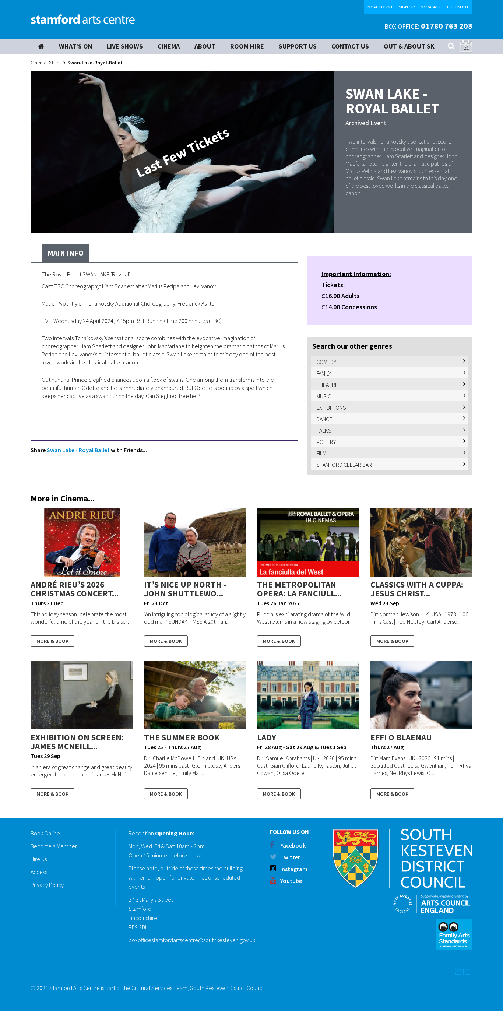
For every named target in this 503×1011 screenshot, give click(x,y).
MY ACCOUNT (380, 7)
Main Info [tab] (66, 252)
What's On (75, 46)
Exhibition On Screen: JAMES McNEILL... (77, 741)
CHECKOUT (458, 7)
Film (56, 62)
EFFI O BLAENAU (401, 737)
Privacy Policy (47, 884)
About (204, 46)
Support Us (298, 46)
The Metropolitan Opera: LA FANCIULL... (299, 589)
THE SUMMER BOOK (181, 737)
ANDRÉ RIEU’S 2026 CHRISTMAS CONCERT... (75, 589)
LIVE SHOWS (125, 46)
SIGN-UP (407, 7)
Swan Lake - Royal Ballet (79, 450)
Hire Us (39, 859)
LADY (266, 737)
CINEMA (169, 46)
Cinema (38, 62)
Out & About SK (409, 46)
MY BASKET (431, 7)
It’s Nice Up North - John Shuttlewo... (185, 589)
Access (39, 872)
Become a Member (54, 846)
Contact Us (350, 46)
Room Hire (247, 46)
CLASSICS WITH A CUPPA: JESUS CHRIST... (416, 589)
